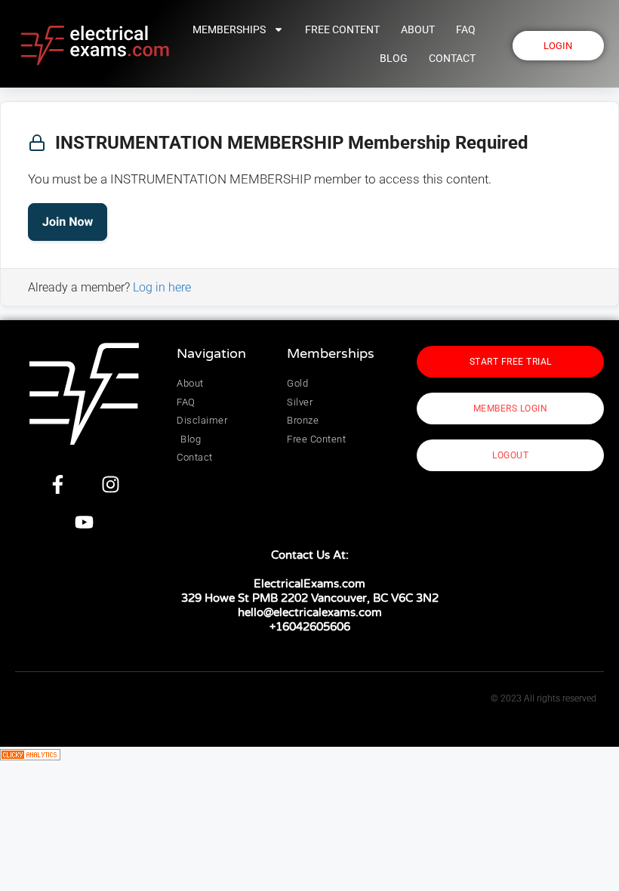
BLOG (394, 58)
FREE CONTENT (342, 29)
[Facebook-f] (58, 484)
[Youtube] (84, 522)
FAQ (466, 29)
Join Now (67, 221)
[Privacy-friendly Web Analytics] (30, 755)
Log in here (162, 287)
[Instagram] (111, 484)
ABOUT (418, 29)
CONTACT (452, 58)
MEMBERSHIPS (229, 29)
